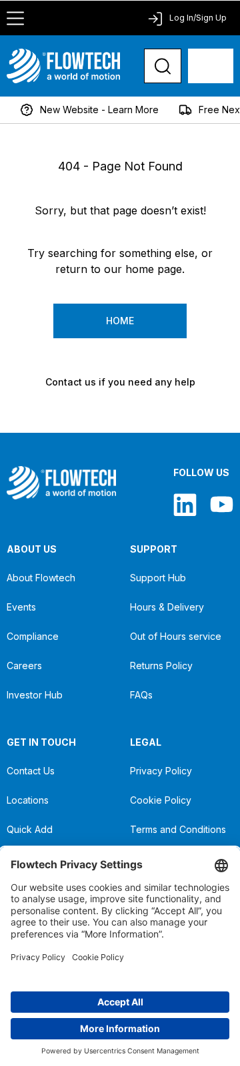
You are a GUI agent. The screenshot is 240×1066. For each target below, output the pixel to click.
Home (120, 320)
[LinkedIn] (185, 504)
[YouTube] (221, 504)
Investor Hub (35, 694)
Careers (24, 665)
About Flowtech (41, 577)
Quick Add (30, 829)
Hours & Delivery (167, 607)
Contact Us (31, 770)
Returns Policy (161, 665)
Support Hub (158, 577)
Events (21, 607)
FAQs (141, 694)
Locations (28, 800)
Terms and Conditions (178, 829)
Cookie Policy (160, 800)
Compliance (33, 636)
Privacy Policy (161, 770)
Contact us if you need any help (120, 382)
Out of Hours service (175, 636)
